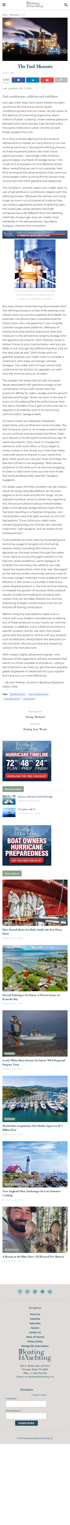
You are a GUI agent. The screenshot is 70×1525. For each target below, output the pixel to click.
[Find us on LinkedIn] (50, 1291)
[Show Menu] (4, 5)
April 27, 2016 (8, 73)
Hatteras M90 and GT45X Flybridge (35, 796)
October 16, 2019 (26, 813)
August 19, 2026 (10, 938)
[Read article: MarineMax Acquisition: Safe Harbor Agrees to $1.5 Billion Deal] (35, 1099)
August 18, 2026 (10, 1004)
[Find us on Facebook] (20, 1291)
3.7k (21, 1200)
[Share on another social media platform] (61, 80)
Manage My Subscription (35, 1345)
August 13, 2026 (10, 1134)
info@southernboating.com (41, 1376)
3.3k (38, 801)
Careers (35, 1327)
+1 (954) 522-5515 (38, 1373)
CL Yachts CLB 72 (26, 809)
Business (9, 1053)
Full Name (12, 1398)
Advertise (35, 1318)
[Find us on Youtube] (42, 1291)
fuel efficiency (12, 699)
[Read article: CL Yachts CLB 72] (8, 812)
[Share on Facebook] (18, 80)
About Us (35, 1314)
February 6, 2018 (26, 801)
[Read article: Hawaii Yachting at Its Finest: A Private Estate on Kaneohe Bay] (35, 968)
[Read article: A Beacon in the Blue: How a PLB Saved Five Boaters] (35, 1230)
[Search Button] (66, 5)
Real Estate (11, 988)
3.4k (21, 1069)
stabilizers (29, 699)
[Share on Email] (47, 80)
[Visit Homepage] (35, 5)
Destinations (12, 1184)
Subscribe (35, 1323)
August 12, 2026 (10, 1200)
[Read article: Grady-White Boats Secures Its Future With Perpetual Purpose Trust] (35, 1033)
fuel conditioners (38, 694)
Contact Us (35, 1332)
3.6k (21, 938)
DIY (23, 14)
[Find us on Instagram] (27, 1291)
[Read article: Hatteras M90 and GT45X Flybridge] (8, 799)
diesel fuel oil (17, 694)
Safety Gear (11, 1250)
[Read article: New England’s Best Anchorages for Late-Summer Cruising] (35, 1164)
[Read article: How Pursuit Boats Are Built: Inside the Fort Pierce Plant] (35, 903)
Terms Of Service (35, 1336)
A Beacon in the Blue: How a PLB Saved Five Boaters (33, 1257)
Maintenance (15, 14)
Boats (8, 923)
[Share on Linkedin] (33, 80)
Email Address (14, 1410)
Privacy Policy (35, 1341)
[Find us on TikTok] (35, 1291)
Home (4, 14)
